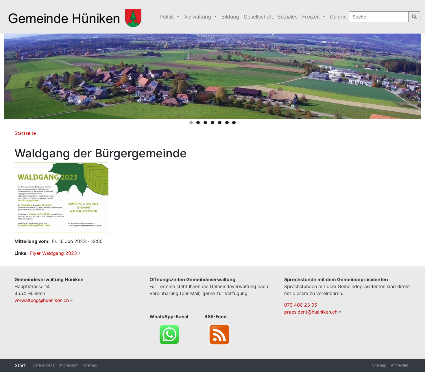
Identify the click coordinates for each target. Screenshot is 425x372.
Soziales (288, 17)
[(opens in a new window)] (61, 197)
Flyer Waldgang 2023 (53, 253)
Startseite (25, 133)
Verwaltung (198, 17)
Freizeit (311, 17)
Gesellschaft (258, 17)
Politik (167, 17)
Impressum (68, 365)
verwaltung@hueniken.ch (41, 300)
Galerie (338, 17)
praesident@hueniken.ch (310, 312)
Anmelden (399, 365)
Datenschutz (44, 365)
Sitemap (90, 365)
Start (20, 365)
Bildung (230, 17)
